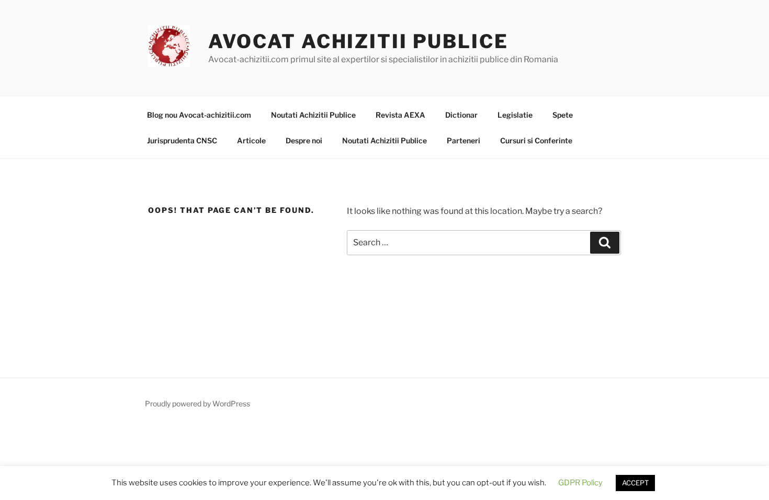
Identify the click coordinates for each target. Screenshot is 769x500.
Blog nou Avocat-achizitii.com (199, 114)
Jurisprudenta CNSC (182, 140)
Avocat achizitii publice (358, 41)
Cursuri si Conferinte (536, 140)
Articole (251, 140)
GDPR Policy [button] (580, 482)
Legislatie (515, 114)
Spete (562, 114)
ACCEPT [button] (635, 483)
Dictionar (461, 114)
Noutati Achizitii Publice (313, 114)
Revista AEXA (400, 114)
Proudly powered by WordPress (197, 403)
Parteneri (463, 140)
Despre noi (304, 140)
